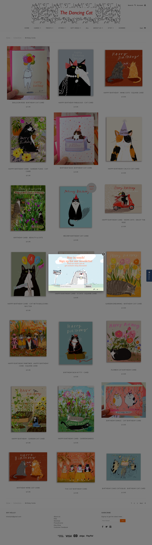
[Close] (103, 254)
